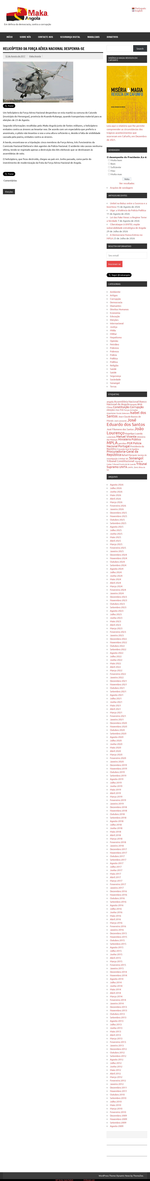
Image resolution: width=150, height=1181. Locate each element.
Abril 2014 (115, 992)
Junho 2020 (116, 743)
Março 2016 (116, 922)
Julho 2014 (116, 982)
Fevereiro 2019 (118, 799)
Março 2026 (116, 502)
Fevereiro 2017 (118, 884)
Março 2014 (116, 996)
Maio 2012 (115, 1069)
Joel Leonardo (120, 420)
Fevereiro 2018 (118, 842)
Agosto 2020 (116, 736)
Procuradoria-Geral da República (122, 452)
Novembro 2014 (118, 975)
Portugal (124, 446)
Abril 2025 (115, 540)
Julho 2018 (116, 824)
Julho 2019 (116, 782)
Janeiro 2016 (117, 929)
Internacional (116, 323)
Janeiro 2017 (117, 887)
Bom (113, 163)
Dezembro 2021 (118, 680)
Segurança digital (70, 37)
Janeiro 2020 (117, 761)
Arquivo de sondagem (121, 187)
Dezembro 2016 (118, 891)
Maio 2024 (115, 579)
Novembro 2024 (118, 558)
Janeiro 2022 (117, 677)
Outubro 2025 (117, 519)
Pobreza (114, 347)
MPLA (112, 442)
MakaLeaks (93, 37)
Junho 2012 (116, 1066)
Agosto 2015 (116, 947)
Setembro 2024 (118, 565)
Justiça (113, 326)
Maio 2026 (115, 495)
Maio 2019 (115, 789)
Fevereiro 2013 (118, 1041)
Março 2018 (116, 838)
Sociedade (115, 379)
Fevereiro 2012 (118, 1080)
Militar (113, 333)
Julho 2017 (116, 866)
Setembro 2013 (118, 1017)
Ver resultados (126, 183)
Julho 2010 (116, 1101)
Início (9, 37)
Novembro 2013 (118, 1010)
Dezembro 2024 (118, 554)
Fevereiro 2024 (118, 589)
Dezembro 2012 (118, 1048)
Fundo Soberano (122, 413)
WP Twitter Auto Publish (64, 1180)
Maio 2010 (115, 1104)
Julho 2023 (116, 614)
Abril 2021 (115, 708)
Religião (114, 365)
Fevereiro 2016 (118, 926)
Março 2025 (116, 544)
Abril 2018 (115, 835)
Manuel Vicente (126, 436)
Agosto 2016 (116, 905)
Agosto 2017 (116, 863)
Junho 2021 (116, 701)
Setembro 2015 (118, 943)
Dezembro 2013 (118, 1006)
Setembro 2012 (118, 1055)
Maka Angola (35, 56)
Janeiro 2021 (117, 719)
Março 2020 (116, 754)
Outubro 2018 (117, 814)
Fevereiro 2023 (118, 631)
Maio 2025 (115, 537)
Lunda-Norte (111, 437)
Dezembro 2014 (118, 971)
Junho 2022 (116, 659)
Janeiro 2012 (117, 1083)
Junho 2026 (116, 491)
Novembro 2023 (118, 600)
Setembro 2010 (118, 1097)
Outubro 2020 (117, 729)
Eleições (9, 191)
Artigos (114, 295)
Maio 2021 (115, 705)
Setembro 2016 (118, 901)
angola (110, 401)
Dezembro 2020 (118, 722)
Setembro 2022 (118, 649)
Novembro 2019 (118, 768)
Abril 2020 (115, 750)
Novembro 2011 (118, 1090)
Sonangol (115, 382)
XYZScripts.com (89, 1180)
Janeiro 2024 (117, 593)
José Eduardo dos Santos (126, 422)
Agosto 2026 (116, 484)
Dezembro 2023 (118, 596)
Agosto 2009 (116, 1125)
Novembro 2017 (118, 852)
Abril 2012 (115, 1073)
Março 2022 (116, 670)
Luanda (138, 433)
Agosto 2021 (116, 694)
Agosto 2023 (116, 610)
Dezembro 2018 (118, 806)
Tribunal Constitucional (120, 460)
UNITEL (130, 467)
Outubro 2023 (117, 603)
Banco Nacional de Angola (127, 403)
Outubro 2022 (117, 645)
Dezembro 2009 (118, 1115)
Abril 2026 (115, 498)
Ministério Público (129, 439)
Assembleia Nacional (126, 401)
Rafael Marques (129, 455)
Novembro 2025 (118, 516)
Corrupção (115, 298)
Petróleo (114, 344)
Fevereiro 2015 (118, 964)
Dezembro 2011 (118, 1087)
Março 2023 (116, 628)
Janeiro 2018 (117, 845)
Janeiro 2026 (117, 509)
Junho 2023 (116, 617)
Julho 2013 (116, 1024)
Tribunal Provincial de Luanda (124, 464)
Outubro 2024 (117, 561)
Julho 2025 (116, 530)
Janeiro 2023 (117, 635)
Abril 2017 (115, 877)
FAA (117, 410)
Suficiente (116, 167)
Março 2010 (116, 1108)
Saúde (113, 368)
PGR (129, 443)
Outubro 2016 (117, 898)
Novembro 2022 (118, 642)
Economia (115, 312)
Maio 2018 (115, 831)
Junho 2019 (116, 785)
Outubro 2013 (117, 1013)
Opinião (114, 340)
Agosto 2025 (116, 526)
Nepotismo (116, 337)
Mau (113, 170)
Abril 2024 (115, 582)
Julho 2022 (116, 656)
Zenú (136, 467)
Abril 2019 (115, 792)
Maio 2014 (115, 989)
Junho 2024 (116, 575)
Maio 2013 (115, 1031)
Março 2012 (116, 1076)
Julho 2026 (116, 488)
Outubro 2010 (117, 1094)
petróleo (122, 443)
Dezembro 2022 (118, 638)
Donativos (112, 37)
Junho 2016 (116, 912)
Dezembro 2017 (118, 849)
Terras (113, 386)
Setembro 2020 (118, 733)
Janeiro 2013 (117, 1045)
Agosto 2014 (116, 978)
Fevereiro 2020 (118, 757)
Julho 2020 (116, 740)
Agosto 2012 (116, 1059)
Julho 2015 (116, 950)
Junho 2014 (116, 985)
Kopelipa (129, 433)
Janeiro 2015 (117, 968)
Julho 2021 (116, 698)
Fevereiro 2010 (118, 1111)
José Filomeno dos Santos (120, 429)
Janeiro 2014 (117, 1003)
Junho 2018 (116, 828)
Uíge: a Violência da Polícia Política (128, 210)
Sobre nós (25, 37)
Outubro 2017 (117, 856)
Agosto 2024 (116, 568)
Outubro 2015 (117, 940)
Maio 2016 (115, 915)
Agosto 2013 (116, 1020)
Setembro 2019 (118, 775)
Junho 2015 (116, 954)
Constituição (121, 407)
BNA (139, 404)
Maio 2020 (115, 747)
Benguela (133, 404)
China (109, 407)
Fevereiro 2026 (118, 505)
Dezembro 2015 (118, 933)
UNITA (123, 467)
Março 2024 (116, 586)
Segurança (115, 375)
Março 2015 (116, 961)
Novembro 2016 (118, 894)
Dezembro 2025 (118, 512)
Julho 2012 (116, 1062)
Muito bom (116, 160)
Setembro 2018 (118, 817)
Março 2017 (116, 880)
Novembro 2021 (118, 684)
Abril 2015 (115, 957)
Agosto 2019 (116, 778)
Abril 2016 (115, 919)
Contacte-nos (45, 37)
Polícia (113, 354)
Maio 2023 (115, 621)
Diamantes (115, 305)
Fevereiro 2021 (118, 715)
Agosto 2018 (116, 821)
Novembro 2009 (118, 1118)
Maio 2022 (115, 663)
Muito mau (116, 174)
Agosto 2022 (116, 652)
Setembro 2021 (118, 691)
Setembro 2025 (118, 523)
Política (114, 358)
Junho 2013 (116, 1027)
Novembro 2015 (118, 936)
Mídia (113, 330)
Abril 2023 (115, 624)
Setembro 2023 (118, 607)
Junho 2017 (116, 870)
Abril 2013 (115, 1034)
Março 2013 (116, 1038)
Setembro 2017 (118, 859)
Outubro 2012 (117, 1052)
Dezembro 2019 (118, 764)
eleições (111, 409)
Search (140, 48)
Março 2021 (116, 712)
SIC (127, 458)
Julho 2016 (116, 908)
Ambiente (115, 291)
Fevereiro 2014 (118, 999)
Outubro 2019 (117, 771)
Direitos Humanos (119, 309)
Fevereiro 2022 (118, 673)
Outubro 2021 (117, 687)
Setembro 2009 (118, 1122)
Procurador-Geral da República (128, 449)
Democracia (116, 302)
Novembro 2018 (118, 810)
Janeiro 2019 (117, 803)
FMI (121, 410)
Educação (115, 316)
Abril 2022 (115, 666)
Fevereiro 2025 (118, 547)
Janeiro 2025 (117, 551)
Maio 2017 (115, 873)
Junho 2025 (116, 533)
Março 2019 (116, 796)
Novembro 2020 (118, 726)
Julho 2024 (116, 572)
